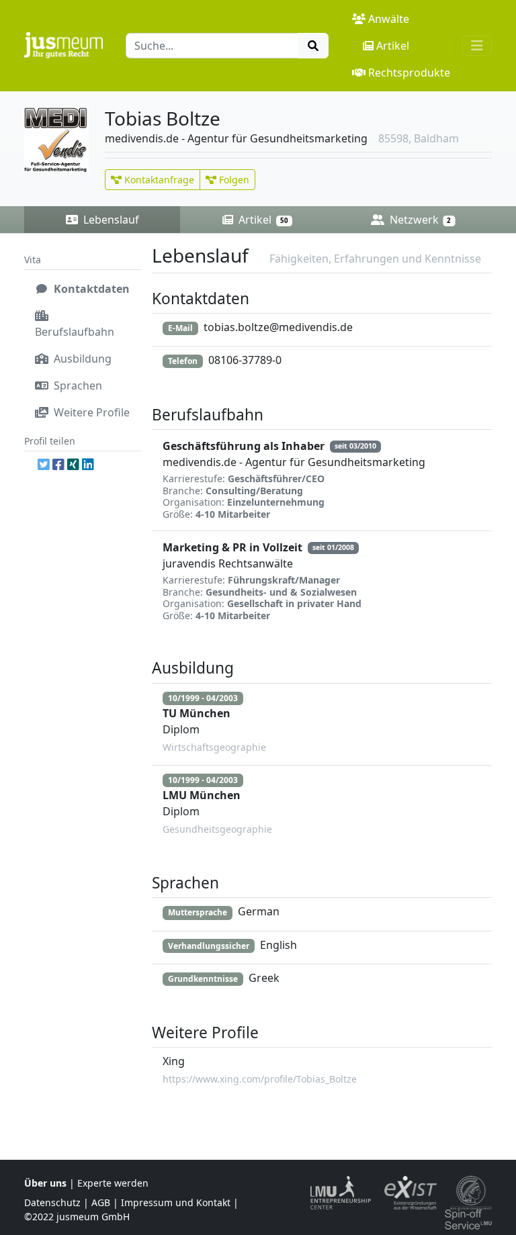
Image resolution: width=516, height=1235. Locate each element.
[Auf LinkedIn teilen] (88, 465)
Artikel (392, 45)
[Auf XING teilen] (73, 465)
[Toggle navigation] (477, 46)
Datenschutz (52, 1202)
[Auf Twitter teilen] (44, 465)
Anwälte (388, 18)
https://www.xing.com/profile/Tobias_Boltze (260, 1078)
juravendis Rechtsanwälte (228, 563)
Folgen (232, 179)
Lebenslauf (110, 219)
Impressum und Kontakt (175, 1202)
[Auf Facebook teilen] (58, 465)
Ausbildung (81, 358)
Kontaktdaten (90, 288)
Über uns (45, 1183)
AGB (100, 1202)
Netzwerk (419, 219)
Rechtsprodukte (409, 72)
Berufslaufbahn (74, 331)
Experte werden (112, 1183)
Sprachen (76, 385)
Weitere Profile (90, 412)
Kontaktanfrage (158, 179)
